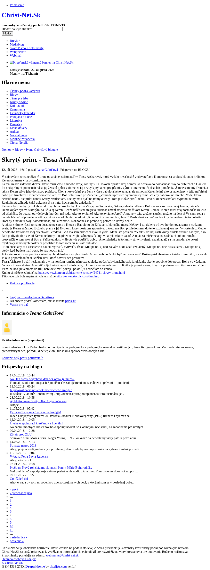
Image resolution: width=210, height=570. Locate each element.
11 (11, 530)
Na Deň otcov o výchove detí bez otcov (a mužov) (42, 379)
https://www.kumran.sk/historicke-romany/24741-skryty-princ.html (81, 272)
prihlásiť (70, 301)
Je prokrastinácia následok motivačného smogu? (41, 390)
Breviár (14, 40)
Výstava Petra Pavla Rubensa (29, 456)
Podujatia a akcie (21, 117)
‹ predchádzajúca (21, 493)
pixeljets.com (58, 566)
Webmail (15, 55)
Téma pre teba (19, 98)
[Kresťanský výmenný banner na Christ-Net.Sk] (41, 62)
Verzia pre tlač (19, 304)
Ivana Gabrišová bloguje (42, 149)
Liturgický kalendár (22, 113)
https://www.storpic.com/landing (77, 276)
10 (11, 526)
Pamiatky (16, 124)
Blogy (14, 94)
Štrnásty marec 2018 (23, 445)
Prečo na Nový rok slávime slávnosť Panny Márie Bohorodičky (51, 467)
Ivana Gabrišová (47, 169)
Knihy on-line (19, 102)
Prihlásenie (17, 5)
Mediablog (17, 44)
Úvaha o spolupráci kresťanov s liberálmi (36, 423)
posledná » (17, 541)
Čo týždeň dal (19, 478)
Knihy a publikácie (22, 283)
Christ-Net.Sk (21, 15)
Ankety (14, 131)
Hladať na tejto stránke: (17, 29)
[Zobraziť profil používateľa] (7, 334)
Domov (6, 149)
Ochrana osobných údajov (19, 559)
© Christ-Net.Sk (12, 562)
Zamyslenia (17, 109)
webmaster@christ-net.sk (62, 555)
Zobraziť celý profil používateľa (22, 358)
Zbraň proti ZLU (21, 434)
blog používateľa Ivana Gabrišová (32, 297)
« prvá (14, 489)
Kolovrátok (17, 105)
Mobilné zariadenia (22, 139)
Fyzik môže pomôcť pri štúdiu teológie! (35, 412)
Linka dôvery (18, 128)
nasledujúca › (18, 537)
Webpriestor (17, 52)
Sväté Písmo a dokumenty (26, 48)
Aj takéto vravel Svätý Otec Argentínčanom (38, 401)
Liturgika (16, 120)
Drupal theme (35, 566)
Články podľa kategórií (25, 91)
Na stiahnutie (18, 135)
